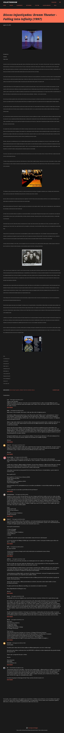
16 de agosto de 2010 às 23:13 (18, 445)
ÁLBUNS (11, 5)
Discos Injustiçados (14, 390)
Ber (7, 667)
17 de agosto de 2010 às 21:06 (17, 596)
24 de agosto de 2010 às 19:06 (18, 643)
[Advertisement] (32, 713)
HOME (4, 5)
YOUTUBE (37, 5)
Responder (10, 407)
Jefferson (9, 559)
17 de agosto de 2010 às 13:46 (18, 559)
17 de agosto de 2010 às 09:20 (21, 494)
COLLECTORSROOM (10, 2)
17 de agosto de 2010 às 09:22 (18, 519)
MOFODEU (9, 643)
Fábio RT (9, 445)
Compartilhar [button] (55, 390)
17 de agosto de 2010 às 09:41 (16, 546)
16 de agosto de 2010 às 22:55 (16, 410)
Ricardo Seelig (31, 390)
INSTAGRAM (28, 5)
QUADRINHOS (19, 5)
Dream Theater (23, 390)
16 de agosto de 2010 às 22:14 (16, 399)
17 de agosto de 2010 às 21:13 (17, 619)
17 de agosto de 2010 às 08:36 (20, 457)
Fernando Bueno (10, 494)
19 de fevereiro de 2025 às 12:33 (16, 667)
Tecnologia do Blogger (33, 727)
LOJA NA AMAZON (46, 5)
